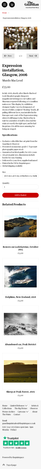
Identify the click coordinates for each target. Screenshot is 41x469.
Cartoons (22, 412)
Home (4, 13)
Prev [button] (10, 56)
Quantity (5, 183)
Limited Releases (17, 406)
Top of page (11, 465)
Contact (17, 414)
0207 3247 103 (8, 427)
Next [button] (31, 56)
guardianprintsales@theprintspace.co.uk (18, 423)
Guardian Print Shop (32, 7)
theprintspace (18, 457)
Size (4, 172)
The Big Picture (20, 408)
